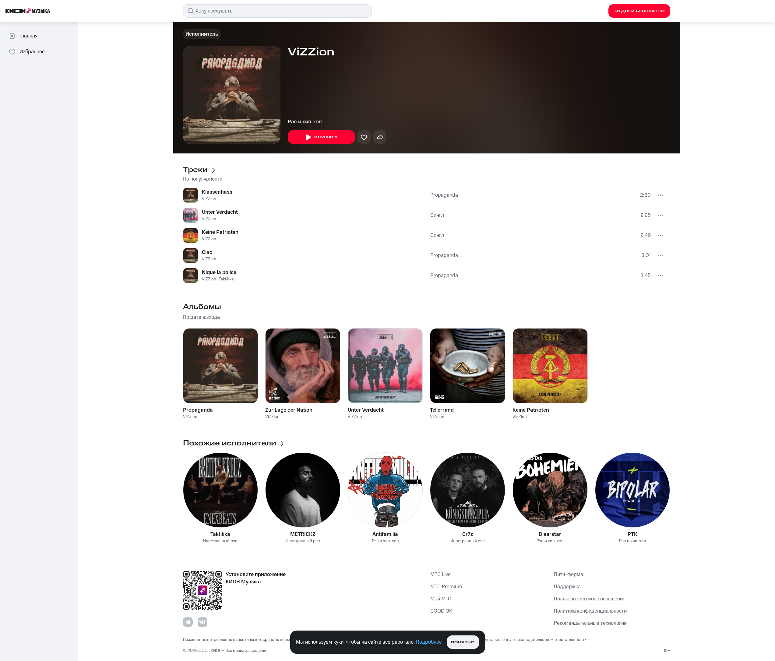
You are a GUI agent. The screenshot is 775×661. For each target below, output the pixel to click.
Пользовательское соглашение (589, 599)
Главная (28, 36)
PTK (632, 534)
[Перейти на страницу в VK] (202, 622)
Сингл (437, 215)
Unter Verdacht (220, 212)
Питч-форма (568, 574)
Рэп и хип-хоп (305, 121)
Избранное (32, 51)
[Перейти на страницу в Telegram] (188, 622)
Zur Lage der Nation (288, 410)
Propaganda (444, 195)
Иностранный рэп (220, 541)
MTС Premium (446, 586)
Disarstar (550, 534)
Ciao (207, 252)
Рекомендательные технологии (590, 623)
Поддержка (567, 586)
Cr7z (467, 534)
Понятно (462, 642)
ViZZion (209, 199)
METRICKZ (302, 534)
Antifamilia (385, 534)
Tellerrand (442, 410)
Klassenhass (217, 192)
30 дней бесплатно (639, 11)
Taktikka (226, 279)
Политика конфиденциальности (590, 611)
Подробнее (429, 642)
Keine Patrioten (220, 232)
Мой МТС (440, 599)
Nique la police (219, 272)
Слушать (325, 137)
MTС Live (440, 574)
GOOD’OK (441, 611)
